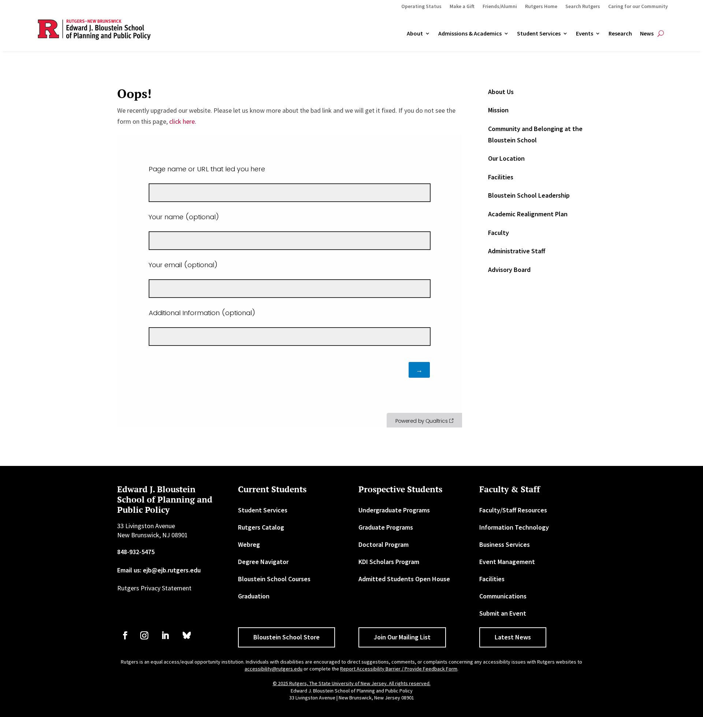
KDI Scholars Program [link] (388, 561)
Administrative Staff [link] (516, 251)
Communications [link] (503, 596)
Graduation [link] (253, 596)
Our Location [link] (506, 158)
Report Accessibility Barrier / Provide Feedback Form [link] (398, 668)
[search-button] (661, 33)
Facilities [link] (500, 177)
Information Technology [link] (514, 527)
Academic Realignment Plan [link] (528, 214)
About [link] (415, 33)
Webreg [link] (249, 544)
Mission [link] (498, 110)
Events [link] (584, 33)
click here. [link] (182, 121)
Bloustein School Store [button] (286, 637)
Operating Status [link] (421, 7)
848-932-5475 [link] (136, 552)
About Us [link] (501, 91)
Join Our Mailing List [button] (402, 637)
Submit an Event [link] (502, 613)
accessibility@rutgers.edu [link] (273, 668)
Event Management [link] (507, 561)
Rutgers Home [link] (541, 7)
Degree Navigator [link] (263, 561)
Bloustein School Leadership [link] (529, 195)
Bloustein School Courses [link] (274, 579)
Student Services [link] (539, 33)
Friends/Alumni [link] (500, 7)
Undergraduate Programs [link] (394, 510)
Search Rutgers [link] (582, 7)
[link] (125, 635)
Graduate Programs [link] (385, 527)
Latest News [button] (513, 637)
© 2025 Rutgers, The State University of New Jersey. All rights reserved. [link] (352, 683)
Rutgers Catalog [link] (261, 527)
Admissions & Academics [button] (470, 33)
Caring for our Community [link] (638, 7)
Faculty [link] (498, 232)
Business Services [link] (504, 544)
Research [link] (620, 33)
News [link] (647, 33)
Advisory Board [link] (509, 269)
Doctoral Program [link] (383, 544)
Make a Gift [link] (462, 7)
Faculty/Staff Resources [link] (513, 510)
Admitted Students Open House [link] (404, 579)
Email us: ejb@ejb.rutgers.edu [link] (159, 570)
